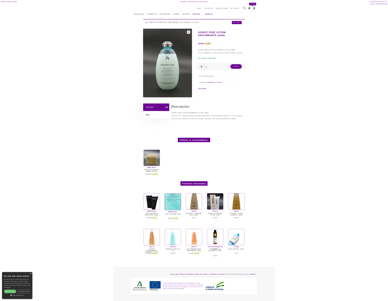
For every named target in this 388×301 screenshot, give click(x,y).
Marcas (208, 14)
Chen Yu (215, 211)
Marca (148, 115)
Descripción (149, 107)
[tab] (156, 107)
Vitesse (236, 247)
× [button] (30, 274)
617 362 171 (384, 2)
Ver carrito (237, 22)
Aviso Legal (174, 274)
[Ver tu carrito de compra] (249, 8)
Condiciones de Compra (217, 274)
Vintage (196, 14)
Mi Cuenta (235, 8)
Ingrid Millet (202, 88)
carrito (236, 66)
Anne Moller (151, 211)
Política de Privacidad (186, 274)
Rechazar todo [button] (24, 291)
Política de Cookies (201, 274)
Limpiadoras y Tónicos (214, 82)
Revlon (194, 211)
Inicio (199, 8)
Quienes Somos (222, 8)
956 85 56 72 (376, 2)
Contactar (208, 8)
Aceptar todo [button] (10, 291)
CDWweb (252, 274)
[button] (188, 32)
